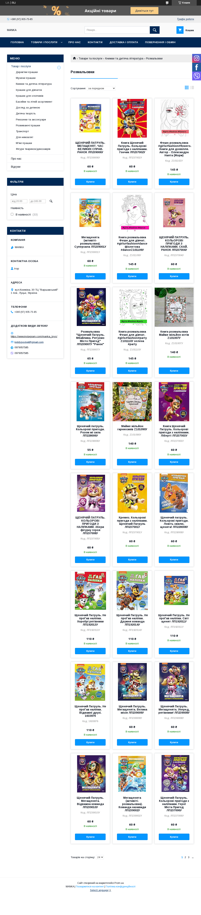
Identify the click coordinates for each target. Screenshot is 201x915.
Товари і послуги (44, 42)
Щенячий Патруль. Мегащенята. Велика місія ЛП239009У (132, 709)
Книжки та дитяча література (124, 58)
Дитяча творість (26, 113)
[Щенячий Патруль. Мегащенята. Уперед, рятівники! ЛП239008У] (174, 681)
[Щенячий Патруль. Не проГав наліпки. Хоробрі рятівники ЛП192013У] (90, 590)
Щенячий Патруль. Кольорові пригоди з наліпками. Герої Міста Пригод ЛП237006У (174, 804)
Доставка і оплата (124, 42)
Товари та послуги (90, 58)
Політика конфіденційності (120, 886)
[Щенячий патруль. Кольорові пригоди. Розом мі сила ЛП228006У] (90, 401)
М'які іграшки (24, 143)
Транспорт (22, 131)
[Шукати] (155, 30)
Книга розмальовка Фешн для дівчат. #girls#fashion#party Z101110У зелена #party (132, 338)
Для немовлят (24, 137)
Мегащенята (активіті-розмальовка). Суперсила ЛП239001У (90, 242)
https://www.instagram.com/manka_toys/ (34, 336)
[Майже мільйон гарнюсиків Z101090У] (132, 401)
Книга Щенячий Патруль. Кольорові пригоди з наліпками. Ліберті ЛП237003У (174, 431)
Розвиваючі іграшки (28, 125)
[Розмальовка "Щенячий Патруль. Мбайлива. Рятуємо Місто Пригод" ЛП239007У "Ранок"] (90, 307)
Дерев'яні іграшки (27, 72)
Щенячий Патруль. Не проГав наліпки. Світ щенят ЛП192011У (174, 618)
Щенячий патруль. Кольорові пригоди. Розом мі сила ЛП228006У (90, 431)
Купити (90, 181)
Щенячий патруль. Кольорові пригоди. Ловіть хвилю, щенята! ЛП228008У (174, 522)
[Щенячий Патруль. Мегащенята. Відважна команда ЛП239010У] (90, 773)
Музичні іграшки (26, 77)
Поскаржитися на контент (90, 886)
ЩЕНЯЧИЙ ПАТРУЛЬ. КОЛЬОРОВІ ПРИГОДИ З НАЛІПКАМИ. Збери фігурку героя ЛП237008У (90, 525)
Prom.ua (119, 883)
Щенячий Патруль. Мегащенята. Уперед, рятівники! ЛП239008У (174, 709)
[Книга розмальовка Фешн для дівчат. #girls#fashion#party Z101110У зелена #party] (132, 307)
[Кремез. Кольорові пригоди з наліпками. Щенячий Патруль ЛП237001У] (132, 492)
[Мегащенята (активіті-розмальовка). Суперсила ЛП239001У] (90, 212)
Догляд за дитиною (28, 107)
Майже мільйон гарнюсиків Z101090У (132, 428)
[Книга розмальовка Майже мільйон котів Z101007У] (174, 307)
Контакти (95, 42)
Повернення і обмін (160, 42)
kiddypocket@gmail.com (29, 341)
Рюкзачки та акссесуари (31, 119)
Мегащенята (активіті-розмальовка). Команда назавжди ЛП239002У (132, 804)
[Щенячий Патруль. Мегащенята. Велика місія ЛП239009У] (132, 681)
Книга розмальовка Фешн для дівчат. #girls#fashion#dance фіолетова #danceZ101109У (132, 243)
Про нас (74, 42)
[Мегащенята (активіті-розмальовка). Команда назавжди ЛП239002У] (132, 773)
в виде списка (192, 88)
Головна (17, 42)
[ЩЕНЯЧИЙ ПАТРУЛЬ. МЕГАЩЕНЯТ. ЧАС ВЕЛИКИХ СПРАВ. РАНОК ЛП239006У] (90, 118)
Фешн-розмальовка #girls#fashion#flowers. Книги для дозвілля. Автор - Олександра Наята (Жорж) (174, 149)
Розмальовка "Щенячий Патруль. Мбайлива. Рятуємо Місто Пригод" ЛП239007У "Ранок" (90, 338)
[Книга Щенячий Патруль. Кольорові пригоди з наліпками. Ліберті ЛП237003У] (174, 401)
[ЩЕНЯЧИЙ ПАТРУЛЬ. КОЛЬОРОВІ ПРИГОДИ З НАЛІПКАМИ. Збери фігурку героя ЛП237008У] (90, 492)
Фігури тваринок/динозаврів (33, 148)
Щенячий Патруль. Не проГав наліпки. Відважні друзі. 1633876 (90, 711)
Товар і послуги (21, 66)
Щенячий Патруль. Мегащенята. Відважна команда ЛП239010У (90, 802)
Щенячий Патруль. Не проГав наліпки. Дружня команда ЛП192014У (132, 620)
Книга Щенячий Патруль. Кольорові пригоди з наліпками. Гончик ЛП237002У (132, 147)
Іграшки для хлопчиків (29, 95)
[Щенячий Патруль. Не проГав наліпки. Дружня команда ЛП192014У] (132, 590)
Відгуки (15, 166)
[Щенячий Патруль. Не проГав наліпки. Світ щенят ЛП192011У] (174, 590)
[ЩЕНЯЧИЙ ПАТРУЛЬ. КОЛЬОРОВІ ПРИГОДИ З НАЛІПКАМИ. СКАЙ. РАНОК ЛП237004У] (174, 212)
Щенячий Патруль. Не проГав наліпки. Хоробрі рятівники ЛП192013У (90, 620)
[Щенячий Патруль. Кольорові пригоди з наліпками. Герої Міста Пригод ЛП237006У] (174, 773)
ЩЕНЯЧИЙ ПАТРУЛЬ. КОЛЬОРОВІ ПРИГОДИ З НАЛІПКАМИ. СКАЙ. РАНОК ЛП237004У (174, 243)
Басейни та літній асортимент (34, 101)
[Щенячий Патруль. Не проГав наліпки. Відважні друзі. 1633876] (90, 681)
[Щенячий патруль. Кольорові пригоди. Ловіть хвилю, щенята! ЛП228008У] (174, 492)
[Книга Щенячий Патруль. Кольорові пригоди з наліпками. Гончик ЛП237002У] (132, 118)
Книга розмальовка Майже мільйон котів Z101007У (174, 334)
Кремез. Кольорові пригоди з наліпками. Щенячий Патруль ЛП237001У (132, 522)
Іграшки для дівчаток (29, 89)
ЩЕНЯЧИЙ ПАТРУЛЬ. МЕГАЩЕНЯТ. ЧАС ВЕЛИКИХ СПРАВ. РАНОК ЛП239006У (90, 147)
